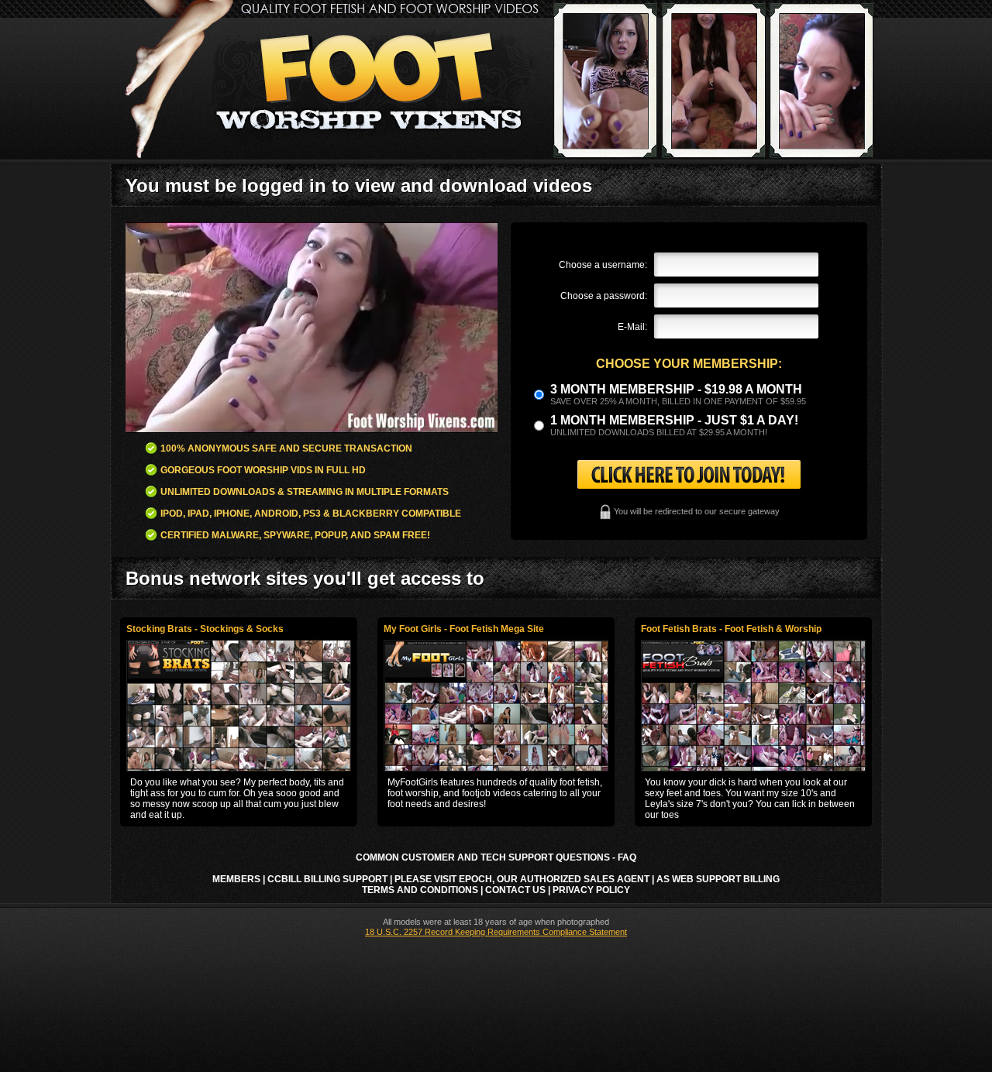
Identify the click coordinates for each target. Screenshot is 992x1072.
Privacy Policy (591, 890)
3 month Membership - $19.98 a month (676, 389)
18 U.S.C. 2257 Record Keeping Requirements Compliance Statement (496, 931)
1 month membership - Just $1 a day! (674, 420)
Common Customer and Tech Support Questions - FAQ (496, 857)
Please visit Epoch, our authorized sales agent (521, 879)
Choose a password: (603, 295)
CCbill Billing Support (327, 879)
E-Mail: (632, 326)
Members (236, 879)
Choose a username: (603, 264)
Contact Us (515, 890)
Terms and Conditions (420, 890)
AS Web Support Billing (718, 879)
